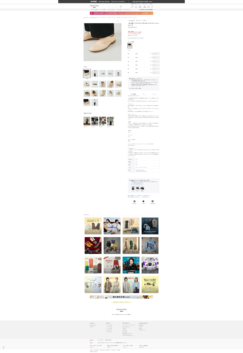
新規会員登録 (141, 325)
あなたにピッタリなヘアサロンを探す (96, 345)
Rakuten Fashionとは (126, 326)
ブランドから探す (109, 325)
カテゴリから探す (109, 328)
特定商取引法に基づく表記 (127, 333)
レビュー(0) (154, 94)
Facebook (140, 326)
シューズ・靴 (109, 17)
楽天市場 (151, 3)
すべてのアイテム (109, 331)
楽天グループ (145, 3)
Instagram (140, 328)
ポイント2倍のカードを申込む (128, 345)
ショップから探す (109, 326)
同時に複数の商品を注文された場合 (133, 196)
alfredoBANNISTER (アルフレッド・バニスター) (97, 17)
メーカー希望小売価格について (145, 196)
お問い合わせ (124, 330)
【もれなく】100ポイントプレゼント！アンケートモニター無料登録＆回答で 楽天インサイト (112, 342)
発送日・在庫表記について (132, 195)
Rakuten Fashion (86, 17)
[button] (103, 42)
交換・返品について (147, 195)
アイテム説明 (133, 94)
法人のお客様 (124, 331)
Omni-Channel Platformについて (128, 335)
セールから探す (109, 330)
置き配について (139, 195)
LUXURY (91, 326)
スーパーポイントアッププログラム (128, 325)
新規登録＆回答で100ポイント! (136, 3)
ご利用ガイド (124, 328)
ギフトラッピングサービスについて (137, 184)
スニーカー (113, 17)
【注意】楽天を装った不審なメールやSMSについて (121, 302)
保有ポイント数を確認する (144, 345)
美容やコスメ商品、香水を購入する (112, 345)
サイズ (143, 94)
